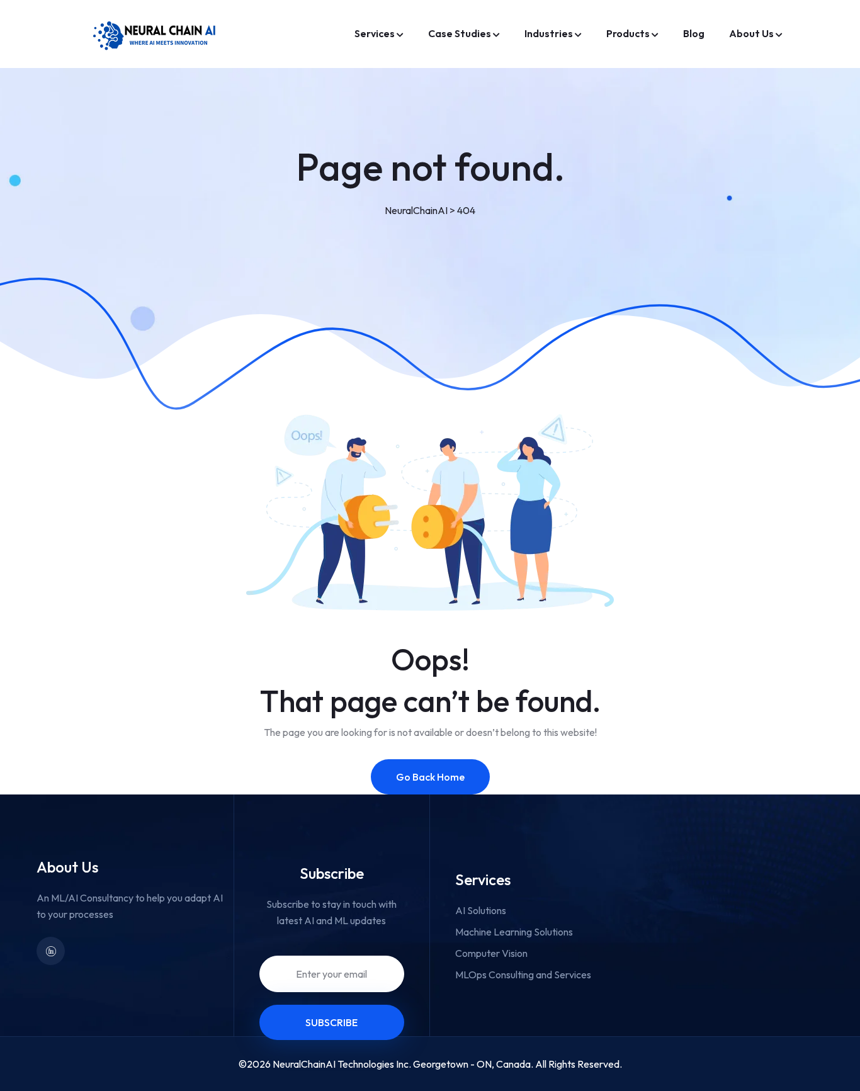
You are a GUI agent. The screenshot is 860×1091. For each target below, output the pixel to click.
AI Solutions (480, 910)
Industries (548, 33)
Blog (693, 33)
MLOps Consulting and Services (523, 974)
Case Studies (459, 33)
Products (628, 33)
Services (374, 33)
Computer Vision (491, 953)
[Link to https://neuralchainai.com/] (156, 34)
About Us (751, 33)
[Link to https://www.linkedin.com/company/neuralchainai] (51, 951)
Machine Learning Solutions (514, 931)
